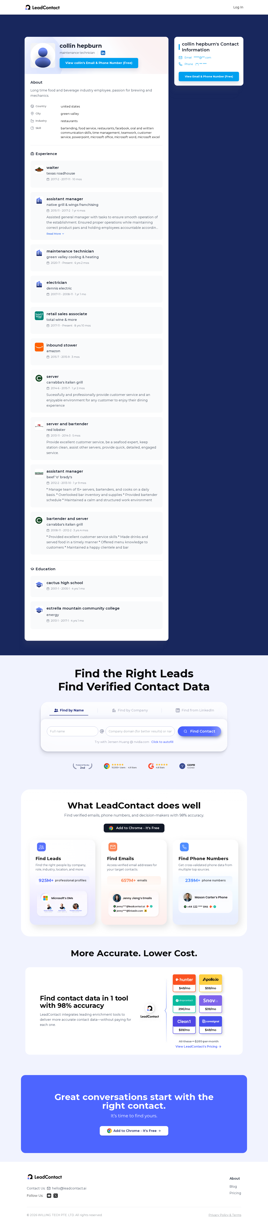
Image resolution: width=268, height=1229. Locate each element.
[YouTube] (49, 1195)
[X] (55, 1195)
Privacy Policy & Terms (225, 1215)
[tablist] (134, 710)
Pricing (235, 1193)
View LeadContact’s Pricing (196, 1046)
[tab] (68, 710)
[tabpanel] (134, 735)
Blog (233, 1187)
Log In (238, 7)
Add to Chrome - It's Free (137, 828)
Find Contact (202, 731)
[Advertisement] (134, 25)
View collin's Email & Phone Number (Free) (98, 63)
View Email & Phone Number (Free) (209, 76)
